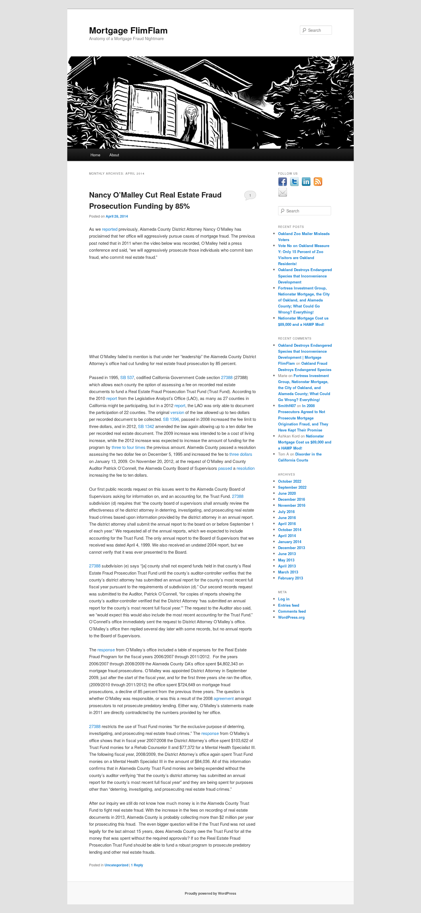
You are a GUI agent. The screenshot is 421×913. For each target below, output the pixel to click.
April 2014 (287, 535)
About (114, 154)
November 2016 (291, 505)
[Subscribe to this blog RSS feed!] (317, 185)
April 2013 (287, 566)
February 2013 (290, 578)
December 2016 (291, 499)
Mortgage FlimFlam (128, 30)
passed (225, 468)
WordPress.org (291, 617)
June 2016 (287, 517)
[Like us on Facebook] (282, 185)
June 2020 (287, 493)
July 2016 (286, 511)
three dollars (240, 454)
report (111, 398)
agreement (224, 698)
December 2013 (291, 547)
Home (95, 154)
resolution (246, 468)
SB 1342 (146, 426)
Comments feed (292, 611)
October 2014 (289, 529)
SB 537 (127, 377)
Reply (137, 864)
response (106, 649)
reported (109, 229)
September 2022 (292, 487)
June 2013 (287, 553)
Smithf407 (287, 405)
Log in (284, 599)
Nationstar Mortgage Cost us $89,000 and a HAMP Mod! (304, 442)
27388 (227, 377)
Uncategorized (116, 864)
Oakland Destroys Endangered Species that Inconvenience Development (305, 275)
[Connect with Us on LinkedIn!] (306, 185)
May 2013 (286, 560)
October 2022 (289, 481)
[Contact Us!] (282, 195)
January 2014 (289, 541)
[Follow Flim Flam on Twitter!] (294, 185)
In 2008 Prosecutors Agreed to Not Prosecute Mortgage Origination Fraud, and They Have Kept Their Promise (303, 418)
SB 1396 (171, 419)
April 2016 (287, 523)
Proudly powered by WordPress (210, 893)
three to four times (128, 447)
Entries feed (288, 605)
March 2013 (288, 572)
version (177, 412)
